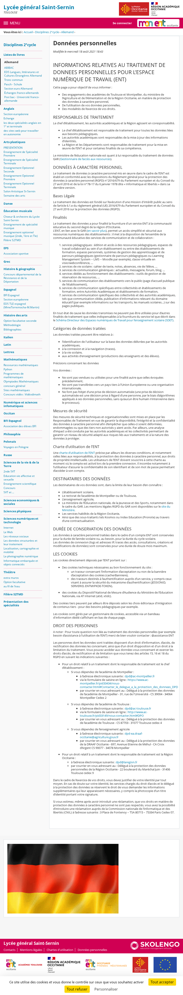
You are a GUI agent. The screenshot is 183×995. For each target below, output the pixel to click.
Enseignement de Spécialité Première (21, 153)
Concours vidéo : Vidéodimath (22, 394)
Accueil (28, 32)
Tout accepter (162, 982)
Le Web (8, 532)
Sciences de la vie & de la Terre (21, 464)
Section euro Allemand (18, 88)
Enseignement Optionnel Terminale (19, 185)
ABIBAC (9, 68)
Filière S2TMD (12, 240)
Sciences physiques (17, 511)
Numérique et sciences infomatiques (20, 404)
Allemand (67, 32)
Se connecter (122, 23)
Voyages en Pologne (16, 447)
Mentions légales (31, 950)
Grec (7, 261)
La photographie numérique (21, 556)
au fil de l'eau (12, 586)
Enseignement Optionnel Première (19, 177)
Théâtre (9, 572)
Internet (8, 528)
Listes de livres (14, 55)
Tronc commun (13, 80)
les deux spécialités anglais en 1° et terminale (22, 124)
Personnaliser (106, 989)
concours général (14, 386)
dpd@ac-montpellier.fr (140, 676)
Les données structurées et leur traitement (20, 542)
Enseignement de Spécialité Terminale (21, 161)
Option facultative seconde (20, 321)
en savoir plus (96, 231)
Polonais (10, 442)
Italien (8, 337)
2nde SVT (9, 471)
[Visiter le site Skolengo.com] (154, 949)
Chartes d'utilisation (60, 950)
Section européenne (16, 114)
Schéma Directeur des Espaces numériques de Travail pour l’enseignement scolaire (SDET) (114, 320)
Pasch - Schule (13, 84)
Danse (8, 204)
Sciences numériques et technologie (21, 520)
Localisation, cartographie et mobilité (21, 550)
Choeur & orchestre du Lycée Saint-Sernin (22, 218)
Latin (7, 345)
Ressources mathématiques (21, 365)
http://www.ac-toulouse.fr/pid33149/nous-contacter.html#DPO (113, 714)
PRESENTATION (13, 148)
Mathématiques (15, 359)
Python (8, 369)
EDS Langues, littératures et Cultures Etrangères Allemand (23, 73)
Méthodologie (12, 325)
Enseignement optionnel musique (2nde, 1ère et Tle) (21, 234)
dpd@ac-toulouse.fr (138, 708)
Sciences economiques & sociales (21, 502)
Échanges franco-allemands (21, 93)
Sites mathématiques (17, 390)
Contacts (9, 950)
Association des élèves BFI (20, 426)
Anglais (9, 109)
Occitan (9, 413)
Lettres (9, 352)
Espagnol (10, 289)
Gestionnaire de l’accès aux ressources (85, 159)
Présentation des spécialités (16, 603)
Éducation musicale (18, 211)
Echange (9, 118)
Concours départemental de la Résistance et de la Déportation (22, 277)
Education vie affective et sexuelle (19, 477)
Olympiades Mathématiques (21, 381)
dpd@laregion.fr (126, 762)
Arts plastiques (14, 142)
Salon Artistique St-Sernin (19, 191)
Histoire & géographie (19, 269)
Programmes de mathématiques (14, 375)
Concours (9, 488)
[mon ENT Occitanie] (158, 23)
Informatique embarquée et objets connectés (21, 562)
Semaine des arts (14, 195)
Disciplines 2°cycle (47, 32)
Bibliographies (12, 329)
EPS (6, 248)
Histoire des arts (15, 315)
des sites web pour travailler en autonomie (21, 132)
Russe (8, 455)
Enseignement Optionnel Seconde (19, 169)
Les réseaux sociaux (16, 536)
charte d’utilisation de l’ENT (77, 453)
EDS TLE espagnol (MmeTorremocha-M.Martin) (21, 305)
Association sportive (16, 253)
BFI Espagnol (11, 295)
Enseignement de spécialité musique (21, 226)
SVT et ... (9, 492)
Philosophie (12, 434)
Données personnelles (92, 950)
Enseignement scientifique (20, 484)
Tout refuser (77, 989)
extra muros (11, 578)
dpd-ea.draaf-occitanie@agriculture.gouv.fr (111, 735)
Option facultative (14, 582)
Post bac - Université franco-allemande (21, 99)
